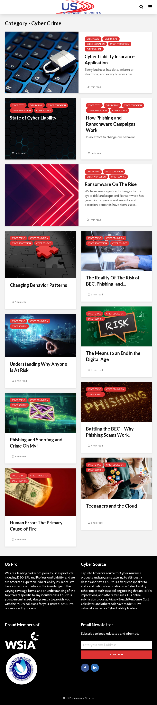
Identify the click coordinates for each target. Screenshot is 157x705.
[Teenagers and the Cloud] (116, 478)
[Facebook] (85, 668)
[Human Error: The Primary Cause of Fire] (40, 492)
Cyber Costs (93, 39)
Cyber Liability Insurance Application (110, 59)
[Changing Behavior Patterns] (40, 254)
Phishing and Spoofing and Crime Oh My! (36, 443)
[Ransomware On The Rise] (41, 195)
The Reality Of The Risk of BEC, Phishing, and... (113, 281)
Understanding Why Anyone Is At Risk (38, 367)
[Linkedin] (95, 668)
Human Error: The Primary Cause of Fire (36, 526)
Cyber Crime (111, 39)
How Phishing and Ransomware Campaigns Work (110, 124)
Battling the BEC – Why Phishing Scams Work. (110, 432)
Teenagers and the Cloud (111, 506)
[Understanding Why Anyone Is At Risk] (40, 335)
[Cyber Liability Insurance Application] (41, 62)
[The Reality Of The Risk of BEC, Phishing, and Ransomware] (116, 251)
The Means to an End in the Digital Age (113, 356)
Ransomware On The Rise (111, 184)
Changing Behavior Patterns (38, 285)
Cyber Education (96, 44)
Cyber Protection (119, 44)
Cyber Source (94, 49)
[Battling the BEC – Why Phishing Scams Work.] (116, 402)
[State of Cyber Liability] (40, 128)
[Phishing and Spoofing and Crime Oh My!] (40, 413)
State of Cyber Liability (33, 118)
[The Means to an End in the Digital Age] (116, 326)
